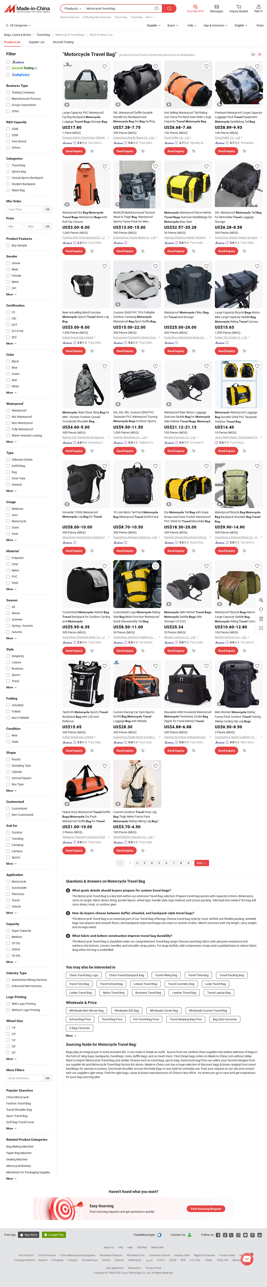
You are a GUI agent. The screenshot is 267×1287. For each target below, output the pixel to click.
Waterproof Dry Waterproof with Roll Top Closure (84, 217)
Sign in (258, 11)
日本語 (172, 1260)
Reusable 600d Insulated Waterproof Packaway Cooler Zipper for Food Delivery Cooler (188, 716)
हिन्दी (183, 1260)
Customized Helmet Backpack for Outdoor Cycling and (86, 616)
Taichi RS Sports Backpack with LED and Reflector (85, 716)
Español (42, 1260)
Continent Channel (159, 1255)
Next (200, 863)
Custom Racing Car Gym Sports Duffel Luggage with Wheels (133, 716)
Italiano (106, 1260)
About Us (109, 1247)
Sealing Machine (16, 1159)
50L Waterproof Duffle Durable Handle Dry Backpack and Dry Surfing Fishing (134, 117)
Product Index (227, 1255)
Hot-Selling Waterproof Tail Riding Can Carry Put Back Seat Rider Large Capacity (187, 117)
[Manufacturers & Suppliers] (27, 8)
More (69, 1035)
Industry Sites (182, 1255)
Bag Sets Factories (225, 1019)
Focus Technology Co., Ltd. (136, 1272)
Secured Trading (63, 42)
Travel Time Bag (198, 975)
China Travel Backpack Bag (126, 975)
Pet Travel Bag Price (146, 1019)
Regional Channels (204, 1255)
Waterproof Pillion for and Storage (186, 314)
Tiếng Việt (222, 1260)
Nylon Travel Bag (114, 993)
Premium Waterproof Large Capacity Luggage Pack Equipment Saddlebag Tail (238, 117)
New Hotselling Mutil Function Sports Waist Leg (85, 316)
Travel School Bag (111, 984)
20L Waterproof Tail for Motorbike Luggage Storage (238, 217)
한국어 (161, 1260)
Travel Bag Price (112, 1019)
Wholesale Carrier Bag (164, 1010)
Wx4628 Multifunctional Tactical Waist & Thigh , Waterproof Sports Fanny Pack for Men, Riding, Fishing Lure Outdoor (134, 217)
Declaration (134, 1268)
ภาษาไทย (195, 1260)
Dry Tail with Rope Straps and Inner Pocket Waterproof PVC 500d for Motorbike (187, 516)
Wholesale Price (136, 1255)
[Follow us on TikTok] (225, 1235)
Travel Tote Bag (79, 984)
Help (190, 25)
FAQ (120, 1247)
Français (73, 1260)
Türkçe (208, 1260)
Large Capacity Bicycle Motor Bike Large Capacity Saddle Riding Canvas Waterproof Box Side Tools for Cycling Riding (237, 317)
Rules (260, 25)
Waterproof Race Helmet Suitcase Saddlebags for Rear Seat (188, 217)
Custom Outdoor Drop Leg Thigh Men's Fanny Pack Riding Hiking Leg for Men (137, 816)
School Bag (121, 17)
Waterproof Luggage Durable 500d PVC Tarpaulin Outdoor (236, 416)
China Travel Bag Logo (83, 975)
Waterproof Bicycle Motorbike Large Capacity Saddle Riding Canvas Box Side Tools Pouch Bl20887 (237, 617)
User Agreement (115, 1268)
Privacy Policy (153, 1268)
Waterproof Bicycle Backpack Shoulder (238, 516)
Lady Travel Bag (215, 984)
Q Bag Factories (79, 1028)
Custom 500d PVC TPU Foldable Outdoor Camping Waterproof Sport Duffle (134, 317)
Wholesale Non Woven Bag (86, 1010)
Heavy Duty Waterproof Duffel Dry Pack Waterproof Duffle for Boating (86, 816)
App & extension (214, 25)
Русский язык (90, 1260)
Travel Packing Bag (231, 975)
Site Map (142, 1247)
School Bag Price (80, 1019)
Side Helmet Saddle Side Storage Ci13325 (187, 616)
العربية (149, 1260)
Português (57, 1260)
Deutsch (119, 1260)
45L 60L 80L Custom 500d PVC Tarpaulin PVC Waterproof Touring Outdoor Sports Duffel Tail (135, 416)
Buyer (171, 25)
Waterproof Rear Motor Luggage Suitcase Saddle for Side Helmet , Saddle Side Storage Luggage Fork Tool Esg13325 (188, 417)
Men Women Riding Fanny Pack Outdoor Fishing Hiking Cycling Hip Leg (238, 716)
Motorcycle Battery (18, 1166)
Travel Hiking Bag (166, 975)
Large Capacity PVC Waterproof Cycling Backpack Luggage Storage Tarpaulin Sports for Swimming (84, 117)
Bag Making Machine (19, 1146)
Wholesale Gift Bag (127, 1010)
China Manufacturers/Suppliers (77, 1255)
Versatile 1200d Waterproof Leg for (82, 514)
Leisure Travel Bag (145, 984)
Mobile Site (157, 1247)
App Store (28, 1235)
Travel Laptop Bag (219, 993)
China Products (47, 1255)
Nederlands (134, 1260)
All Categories (19, 25)
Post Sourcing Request (206, 1208)
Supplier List (36, 42)
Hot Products (26, 1255)
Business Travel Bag (148, 993)
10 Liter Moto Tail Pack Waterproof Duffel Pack (136, 514)
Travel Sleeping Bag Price (186, 1019)
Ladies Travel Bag (80, 993)
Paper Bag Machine (18, 1153)
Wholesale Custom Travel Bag (208, 1010)
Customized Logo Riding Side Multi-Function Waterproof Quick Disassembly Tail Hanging (136, 617)
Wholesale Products (111, 1255)
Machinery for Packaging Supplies (28, 1172)
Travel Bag (136, 17)
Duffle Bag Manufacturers (97, 17)
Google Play (54, 1235)
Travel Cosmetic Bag (181, 984)
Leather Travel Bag (184, 993)
